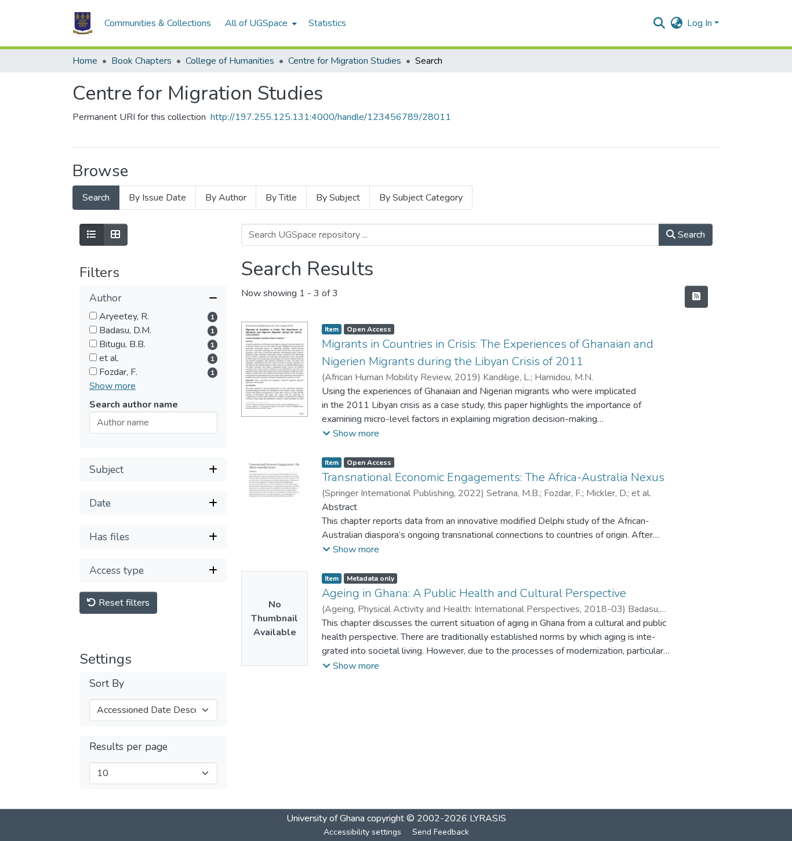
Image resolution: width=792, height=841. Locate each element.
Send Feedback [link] (440, 832)
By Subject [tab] (338, 197)
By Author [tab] (225, 197)
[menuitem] (260, 23)
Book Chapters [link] (141, 60)
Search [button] (690, 234)
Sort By (106, 684)
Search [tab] (96, 197)
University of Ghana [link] (325, 818)
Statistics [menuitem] (327, 23)
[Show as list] (91, 235)
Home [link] (84, 60)
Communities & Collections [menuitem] (157, 23)
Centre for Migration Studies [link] (344, 60)
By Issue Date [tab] (157, 197)
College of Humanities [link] (230, 60)
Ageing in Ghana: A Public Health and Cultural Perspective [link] (474, 593)
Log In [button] (700, 23)
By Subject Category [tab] (421, 197)
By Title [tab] (281, 197)
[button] (82, 23)
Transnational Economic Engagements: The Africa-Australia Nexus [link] (493, 477)
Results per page (128, 747)
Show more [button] (112, 386)
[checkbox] (93, 315)
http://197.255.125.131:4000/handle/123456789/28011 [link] (330, 117)
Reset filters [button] (123, 602)
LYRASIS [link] (488, 818)
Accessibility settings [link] (362, 832)
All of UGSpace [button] (256, 23)
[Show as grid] (115, 235)
